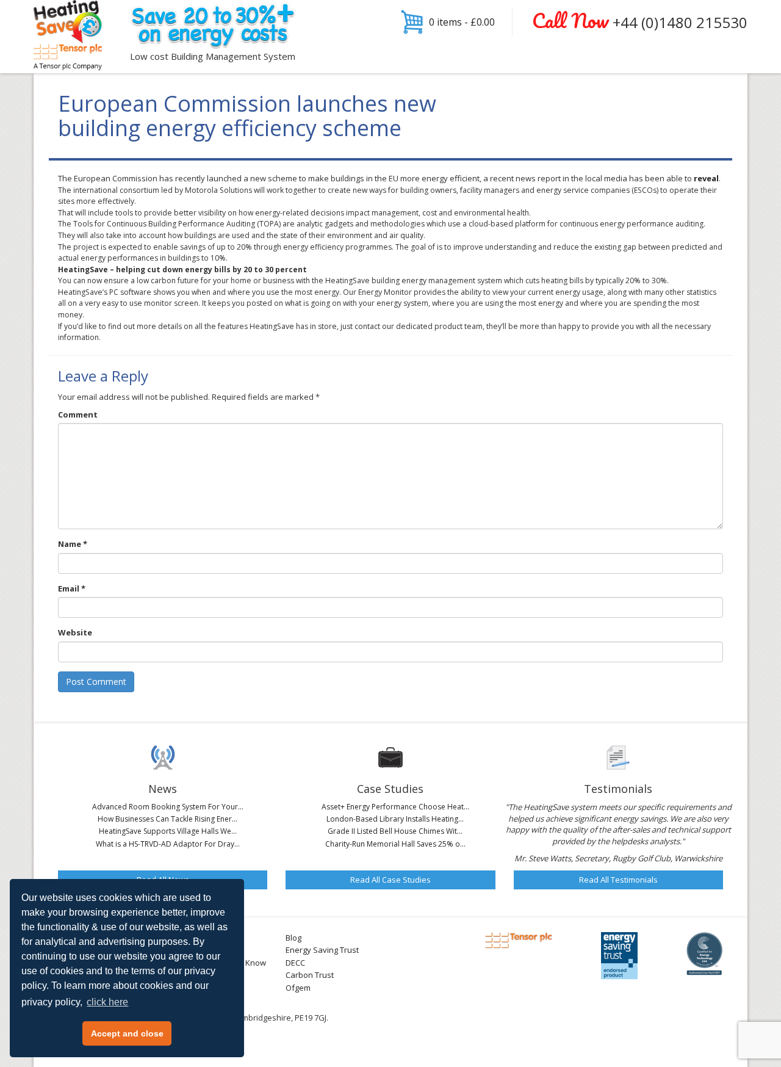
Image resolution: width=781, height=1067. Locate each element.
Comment (78, 414)
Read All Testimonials (618, 879)
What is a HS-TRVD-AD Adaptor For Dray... (168, 844)
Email (71, 588)
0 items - (462, 22)
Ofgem (298, 987)
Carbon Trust (310, 974)
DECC (295, 962)
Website (75, 632)
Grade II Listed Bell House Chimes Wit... (395, 831)
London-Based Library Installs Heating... (395, 819)
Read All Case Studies (390, 879)
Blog (293, 937)
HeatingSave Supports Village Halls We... (168, 831)
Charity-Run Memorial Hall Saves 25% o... (395, 844)
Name (72, 543)
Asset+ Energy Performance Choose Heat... (395, 806)
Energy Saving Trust (322, 949)
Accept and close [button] (127, 1033)
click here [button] (107, 1002)
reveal (706, 178)
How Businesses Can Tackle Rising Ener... (167, 819)
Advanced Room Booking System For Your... (167, 806)
